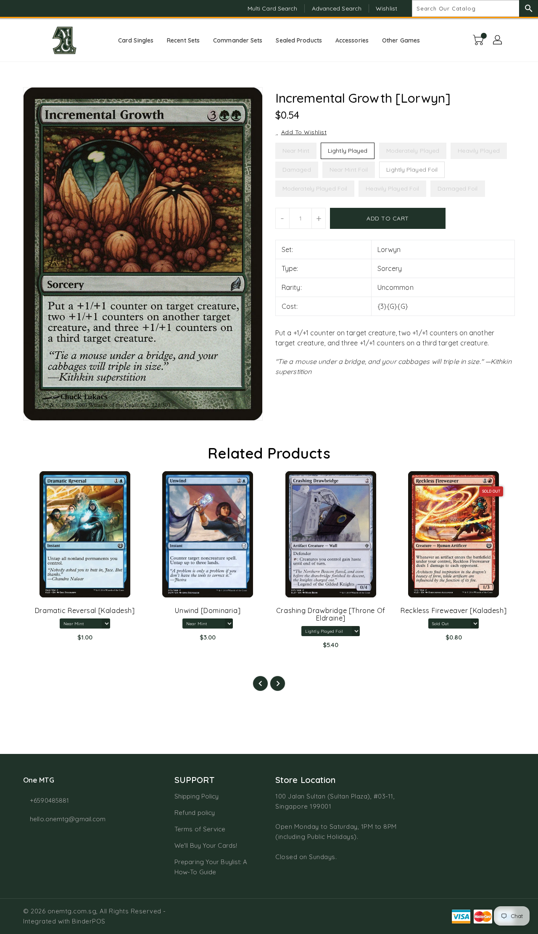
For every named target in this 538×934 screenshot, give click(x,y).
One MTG (38, 779)
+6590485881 (49, 800)
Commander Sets (237, 40)
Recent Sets (183, 40)
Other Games (401, 40)
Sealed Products (299, 40)
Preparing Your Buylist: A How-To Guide (211, 867)
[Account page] (498, 40)
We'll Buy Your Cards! (205, 845)
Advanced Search (337, 8)
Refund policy (194, 813)
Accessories (352, 40)
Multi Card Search (273, 8)
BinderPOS (88, 921)
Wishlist (386, 8)
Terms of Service (200, 829)
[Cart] (479, 40)
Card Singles (135, 40)
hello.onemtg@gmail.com (67, 819)
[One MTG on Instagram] (29, 8)
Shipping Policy (196, 796)
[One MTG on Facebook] (13, 8)
